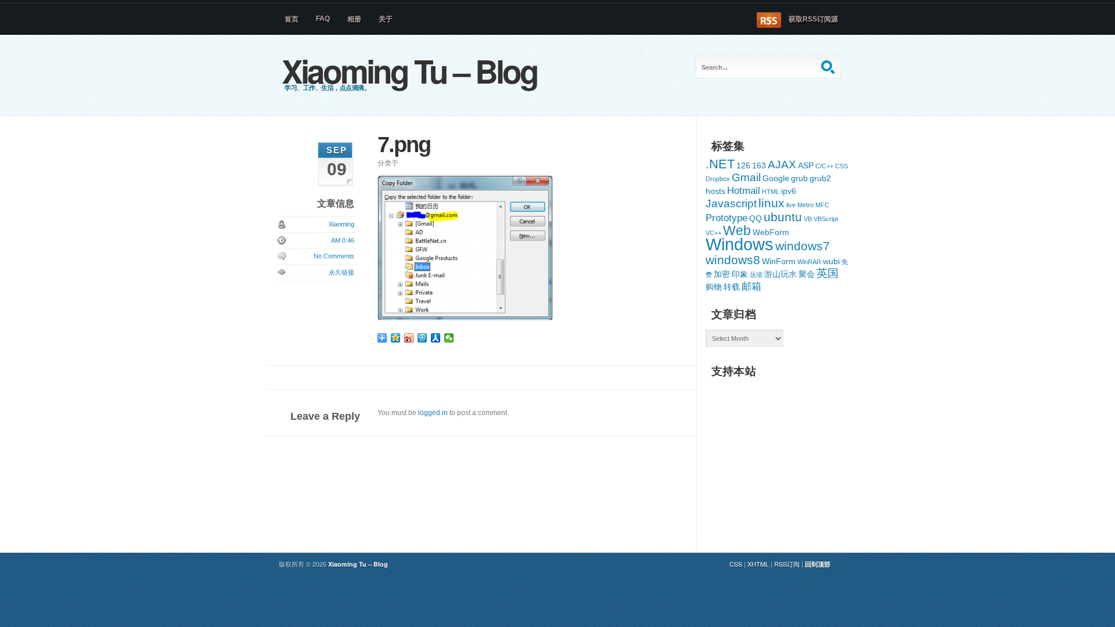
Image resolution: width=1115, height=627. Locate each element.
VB (808, 218)
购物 (714, 286)
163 (759, 165)
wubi (831, 261)
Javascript (731, 203)
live (791, 204)
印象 (740, 274)
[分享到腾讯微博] (422, 338)
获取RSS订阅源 (813, 19)
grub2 (820, 178)
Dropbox (718, 178)
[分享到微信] (449, 338)
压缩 (756, 274)
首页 (291, 19)
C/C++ (824, 166)
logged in (433, 413)
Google (775, 178)
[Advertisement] (793, 456)
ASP (806, 165)
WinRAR (809, 261)
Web (737, 230)
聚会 (807, 274)
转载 (732, 286)
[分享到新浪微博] (409, 338)
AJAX (782, 164)
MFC (822, 204)
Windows (740, 244)
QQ (755, 218)
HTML (770, 191)
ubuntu (783, 217)
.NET (720, 164)
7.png (403, 144)
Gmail (746, 177)
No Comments (334, 256)
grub (799, 178)
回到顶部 (817, 564)
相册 (354, 19)
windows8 (733, 259)
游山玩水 (780, 274)
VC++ (713, 232)
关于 (386, 19)
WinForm (779, 261)
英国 (828, 273)
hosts (715, 191)
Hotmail (743, 190)
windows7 (802, 246)
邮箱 (751, 286)
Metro (805, 204)
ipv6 (788, 191)
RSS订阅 (787, 564)
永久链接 (341, 272)
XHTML (758, 564)
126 (743, 165)
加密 (722, 274)
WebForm (771, 232)
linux (771, 203)
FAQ (323, 19)
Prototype (726, 218)
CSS (841, 166)
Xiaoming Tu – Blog (409, 70)
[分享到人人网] (436, 338)
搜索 (829, 66)
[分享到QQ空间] (396, 338)
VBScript (826, 218)
